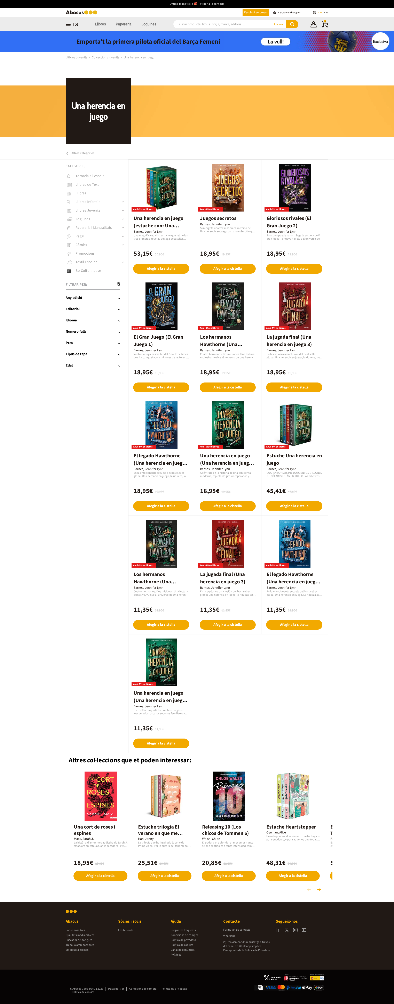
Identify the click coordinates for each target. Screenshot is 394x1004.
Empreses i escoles (77, 950)
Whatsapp (229, 936)
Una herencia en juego (139, 57)
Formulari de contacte (236, 930)
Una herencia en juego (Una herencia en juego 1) (226, 463)
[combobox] (217, 24)
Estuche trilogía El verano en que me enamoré (158, 833)
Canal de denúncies (183, 950)
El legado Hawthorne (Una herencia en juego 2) (159, 463)
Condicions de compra (184, 935)
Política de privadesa (183, 940)
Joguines (148, 24)
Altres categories (82, 153)
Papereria (124, 24)
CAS (326, 12)
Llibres (100, 24)
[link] (97, 176)
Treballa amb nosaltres (80, 945)
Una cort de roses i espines (94, 830)
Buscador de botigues (79, 940)
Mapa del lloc (116, 989)
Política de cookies (182, 945)
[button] (313, 25)
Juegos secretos (218, 218)
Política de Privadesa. (258, 950)
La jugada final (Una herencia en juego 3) (289, 340)
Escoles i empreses (256, 12)
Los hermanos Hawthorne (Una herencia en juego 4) (222, 344)
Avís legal (176, 955)
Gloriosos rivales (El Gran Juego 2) (289, 222)
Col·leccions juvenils (106, 57)
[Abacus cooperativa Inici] (82, 14)
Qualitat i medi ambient (80, 935)
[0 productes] (325, 26)
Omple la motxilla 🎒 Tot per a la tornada (197, 4)
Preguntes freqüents (183, 930)
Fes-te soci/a (125, 930)
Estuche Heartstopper (291, 827)
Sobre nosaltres (75, 930)
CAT (320, 12)
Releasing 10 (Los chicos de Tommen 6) (225, 830)
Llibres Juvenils (77, 57)
